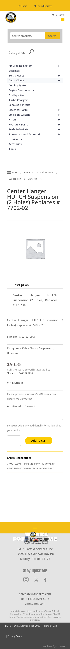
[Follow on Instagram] (26, 579)
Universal (33, 178)
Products (29, 172)
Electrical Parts (34, 109)
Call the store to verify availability (28, 369)
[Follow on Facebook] (45, 580)
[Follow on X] (36, 579)
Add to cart (38, 441)
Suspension (15, 178)
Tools (12, 149)
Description (21, 285)
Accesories (15, 144)
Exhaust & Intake (19, 105)
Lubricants (15, 139)
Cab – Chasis (34, 80)
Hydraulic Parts (34, 124)
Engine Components (21, 90)
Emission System (34, 114)
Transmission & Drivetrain (34, 134)
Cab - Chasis (46, 172)
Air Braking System (34, 65)
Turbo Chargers (18, 100)
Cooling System (18, 85)
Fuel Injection (17, 95)
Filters (34, 119)
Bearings (14, 70)
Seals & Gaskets (34, 129)
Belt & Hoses (34, 75)
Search (52, 36)
